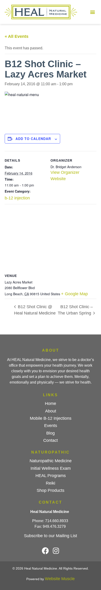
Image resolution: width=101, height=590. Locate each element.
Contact (50, 440)
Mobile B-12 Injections (50, 418)
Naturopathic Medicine (51, 460)
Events (50, 425)
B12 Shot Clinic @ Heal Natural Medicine (35, 309)
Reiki (50, 483)
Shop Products (50, 490)
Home (50, 403)
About (50, 411)
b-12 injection (17, 198)
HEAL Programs (50, 475)
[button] (92, 12)
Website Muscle (60, 578)
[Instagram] (55, 550)
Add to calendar (33, 138)
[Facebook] (45, 550)
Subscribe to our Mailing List (50, 535)
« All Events (16, 36)
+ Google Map (74, 293)
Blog (50, 433)
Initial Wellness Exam (51, 468)
